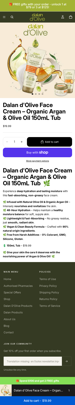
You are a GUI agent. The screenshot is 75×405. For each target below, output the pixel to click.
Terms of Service (49, 305)
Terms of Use (47, 279)
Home (7, 279)
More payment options (37, 161)
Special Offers (12, 292)
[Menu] (4, 17)
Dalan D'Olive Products (18, 305)
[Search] (12, 17)
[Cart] (71, 17)
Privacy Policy (48, 285)
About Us (9, 319)
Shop (7, 299)
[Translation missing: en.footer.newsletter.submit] (66, 361)
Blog (6, 325)
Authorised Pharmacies (18, 285)
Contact (9, 332)
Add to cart (52, 141)
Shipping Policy (49, 292)
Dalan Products (13, 312)
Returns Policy (48, 299)
